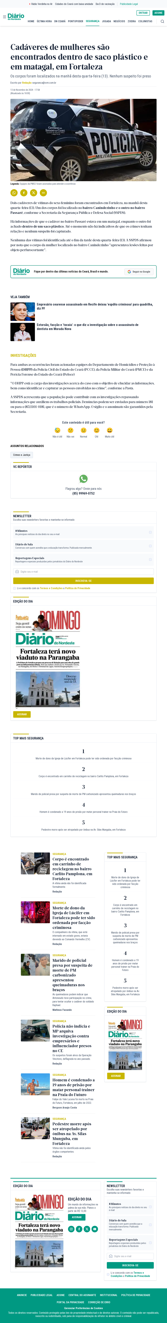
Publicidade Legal (129, 4)
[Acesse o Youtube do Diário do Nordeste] (94, 1229)
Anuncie (22, 1295)
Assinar (22, 714)
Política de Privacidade (77, 588)
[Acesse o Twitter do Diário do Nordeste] (87, 1229)
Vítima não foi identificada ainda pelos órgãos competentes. (72, 1150)
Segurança (59, 854)
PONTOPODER (75, 21)
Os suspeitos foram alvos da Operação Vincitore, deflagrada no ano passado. (72, 1057)
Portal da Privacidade (70, 1302)
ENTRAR (143, 12)
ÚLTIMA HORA (44, 21)
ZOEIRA (132, 21)
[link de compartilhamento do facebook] (23, 192)
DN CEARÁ (59, 21)
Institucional (108, 1295)
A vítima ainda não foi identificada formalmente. (69, 885)
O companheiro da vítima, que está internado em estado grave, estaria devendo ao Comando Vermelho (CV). (72, 936)
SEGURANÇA (92, 21)
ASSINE (158, 12)
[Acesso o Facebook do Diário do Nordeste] (79, 1229)
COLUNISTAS (145, 21)
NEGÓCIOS (119, 21)
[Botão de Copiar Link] (43, 192)
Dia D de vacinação (105, 4)
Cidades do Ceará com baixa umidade (74, 4)
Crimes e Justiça (21, 454)
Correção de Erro (99, 1302)
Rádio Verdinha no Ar (42, 4)
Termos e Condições (51, 588)
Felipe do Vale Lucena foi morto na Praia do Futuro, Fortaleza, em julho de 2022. (73, 1101)
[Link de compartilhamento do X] (33, 192)
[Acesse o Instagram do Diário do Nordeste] (71, 1229)
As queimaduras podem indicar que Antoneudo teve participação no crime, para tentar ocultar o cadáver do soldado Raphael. (73, 1000)
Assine (61, 1295)
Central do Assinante (82, 1295)
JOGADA (106, 21)
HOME (31, 21)
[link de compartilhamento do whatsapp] (14, 192)
